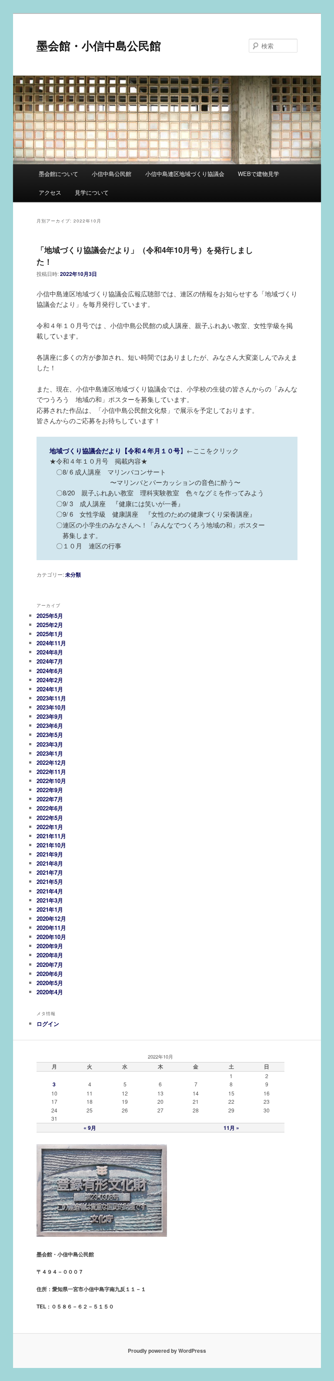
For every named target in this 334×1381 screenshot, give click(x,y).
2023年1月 (50, 753)
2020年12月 (51, 918)
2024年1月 (50, 689)
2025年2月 (50, 625)
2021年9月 (50, 854)
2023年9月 (50, 716)
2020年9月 (50, 946)
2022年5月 (50, 817)
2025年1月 (50, 634)
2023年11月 (51, 698)
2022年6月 (50, 808)
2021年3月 (50, 900)
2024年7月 (50, 661)
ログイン (48, 1023)
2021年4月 (50, 891)
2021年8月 (50, 863)
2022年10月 (51, 781)
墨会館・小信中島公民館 (99, 45)
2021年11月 (51, 836)
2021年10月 (51, 845)
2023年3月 (50, 744)
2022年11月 (51, 771)
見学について (92, 192)
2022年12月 (51, 762)
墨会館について (58, 173)
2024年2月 (50, 680)
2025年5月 (50, 615)
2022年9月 (50, 790)
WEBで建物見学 (258, 173)
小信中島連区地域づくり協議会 (184, 173)
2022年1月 (50, 827)
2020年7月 (50, 964)
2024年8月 (50, 652)
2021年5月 (50, 881)
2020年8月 (50, 955)
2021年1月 (50, 909)
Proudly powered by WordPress (167, 1350)
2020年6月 (50, 973)
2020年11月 (51, 927)
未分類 (73, 574)
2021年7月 (50, 872)
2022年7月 (50, 799)
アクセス (50, 192)
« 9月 (90, 1128)
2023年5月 (50, 734)
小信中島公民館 (111, 173)
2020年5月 (50, 983)
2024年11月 (51, 643)
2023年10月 (51, 707)
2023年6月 (50, 725)
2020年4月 (50, 992)
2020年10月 (51, 937)
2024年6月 (50, 671)
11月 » (231, 1128)
